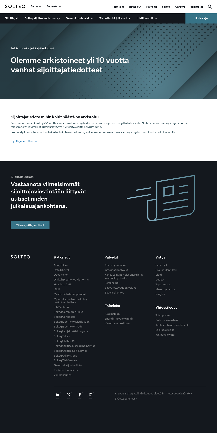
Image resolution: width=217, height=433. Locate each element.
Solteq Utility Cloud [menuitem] (65, 355)
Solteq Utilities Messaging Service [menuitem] (74, 345)
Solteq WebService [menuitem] (65, 360)
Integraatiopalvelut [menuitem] (116, 270)
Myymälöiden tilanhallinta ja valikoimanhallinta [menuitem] (71, 300)
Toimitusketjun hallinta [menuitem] (68, 365)
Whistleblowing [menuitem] (165, 334)
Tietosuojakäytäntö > (179, 393)
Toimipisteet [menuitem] (163, 315)
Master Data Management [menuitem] (70, 294)
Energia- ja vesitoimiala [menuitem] (119, 318)
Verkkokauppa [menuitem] (63, 375)
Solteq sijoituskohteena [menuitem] (40, 18)
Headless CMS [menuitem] (63, 284)
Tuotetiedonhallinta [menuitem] (66, 370)
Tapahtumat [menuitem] (163, 284)
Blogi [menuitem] (158, 274)
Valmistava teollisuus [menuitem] (117, 323)
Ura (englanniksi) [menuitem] (166, 270)
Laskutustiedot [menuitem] (164, 329)
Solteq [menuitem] (166, 6)
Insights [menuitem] (160, 294)
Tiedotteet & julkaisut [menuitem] (113, 18)
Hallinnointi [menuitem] (145, 18)
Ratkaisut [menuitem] (135, 6)
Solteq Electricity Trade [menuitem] (68, 326)
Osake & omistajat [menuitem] (77, 18)
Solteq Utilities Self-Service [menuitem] (70, 350)
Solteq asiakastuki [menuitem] (166, 320)
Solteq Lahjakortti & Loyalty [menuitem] (71, 331)
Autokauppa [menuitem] (112, 313)
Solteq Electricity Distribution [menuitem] (72, 321)
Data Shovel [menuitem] (61, 270)
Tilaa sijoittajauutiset (30, 225)
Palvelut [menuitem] (151, 6)
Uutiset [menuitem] (159, 279)
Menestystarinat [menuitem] (165, 289)
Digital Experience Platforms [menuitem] (71, 279)
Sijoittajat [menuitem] (196, 6)
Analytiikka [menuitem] (60, 265)
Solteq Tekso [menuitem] (62, 336)
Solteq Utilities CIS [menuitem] (65, 341)
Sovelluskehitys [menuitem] (114, 292)
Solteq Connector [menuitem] (64, 316)
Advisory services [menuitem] (115, 265)
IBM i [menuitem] (57, 289)
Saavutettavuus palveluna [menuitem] (120, 287)
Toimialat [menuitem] (118, 6)
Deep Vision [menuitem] (61, 274)
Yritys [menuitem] (160, 257)
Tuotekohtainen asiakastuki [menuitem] (172, 325)
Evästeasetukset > (126, 398)
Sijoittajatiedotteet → (24, 141)
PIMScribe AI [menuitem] (61, 307)
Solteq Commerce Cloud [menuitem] (69, 311)
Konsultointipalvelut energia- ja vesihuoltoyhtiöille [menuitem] (124, 276)
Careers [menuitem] (180, 6)
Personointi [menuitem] (112, 282)
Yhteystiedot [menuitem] (166, 307)
